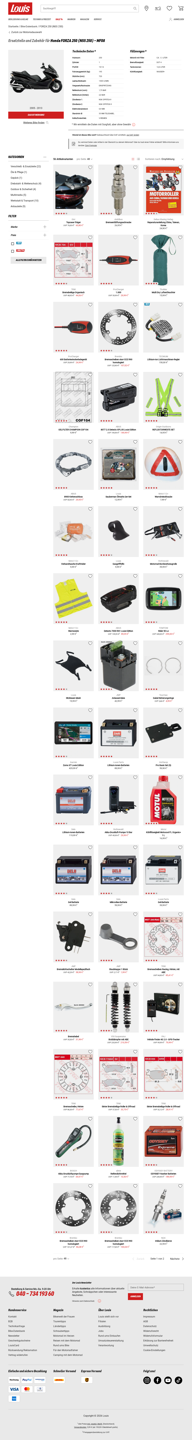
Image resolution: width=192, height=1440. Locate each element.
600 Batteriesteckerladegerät (73, 359)
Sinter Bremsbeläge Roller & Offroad (118, 1106)
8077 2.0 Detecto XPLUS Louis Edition (118, 429)
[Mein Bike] (158, 8)
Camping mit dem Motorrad (67, 1355)
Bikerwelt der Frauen (64, 1316)
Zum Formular (91, 145)
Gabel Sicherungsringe (163, 698)
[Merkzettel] (169, 8)
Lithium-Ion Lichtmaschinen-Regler (163, 359)
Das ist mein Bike (36, 115)
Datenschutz (150, 1326)
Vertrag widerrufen (18, 1355)
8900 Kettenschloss (73, 497)
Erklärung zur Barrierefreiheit (158, 1340)
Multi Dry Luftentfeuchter (163, 292)
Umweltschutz (150, 1345)
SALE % (20, 250)
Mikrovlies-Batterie (118, 902)
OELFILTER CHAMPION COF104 (73, 429)
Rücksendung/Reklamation (22, 1350)
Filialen (102, 1321)
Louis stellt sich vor (108, 1316)
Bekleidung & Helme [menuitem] (18, 19)
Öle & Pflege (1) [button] (19, 172)
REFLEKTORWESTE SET (163, 429)
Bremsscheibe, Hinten (73, 1106)
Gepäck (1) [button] (16, 177)
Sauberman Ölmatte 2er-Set (118, 497)
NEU (19, 243)
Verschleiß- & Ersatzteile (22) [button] (26, 166)
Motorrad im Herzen (63, 1335)
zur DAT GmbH (133, 135)
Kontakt (12, 1316)
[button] (135, 8)
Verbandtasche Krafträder (73, 564)
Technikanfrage (16, 1326)
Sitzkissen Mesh (73, 698)
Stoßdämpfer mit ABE (118, 1039)
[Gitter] (133, 158)
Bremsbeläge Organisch (73, 292)
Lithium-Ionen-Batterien (118, 765)
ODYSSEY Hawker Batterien (163, 1174)
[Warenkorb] (181, 8)
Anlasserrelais (118, 698)
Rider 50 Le (163, 631)
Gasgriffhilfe (118, 564)
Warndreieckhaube (163, 497)
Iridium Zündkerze (163, 1241)
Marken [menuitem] (71, 19)
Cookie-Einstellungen (154, 1350)
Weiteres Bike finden (34, 122)
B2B (10, 1321)
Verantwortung (106, 1345)
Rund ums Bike (61, 1345)
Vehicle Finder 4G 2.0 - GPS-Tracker (163, 1039)
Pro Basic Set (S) (163, 765)
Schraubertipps (61, 1331)
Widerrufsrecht (151, 1331)
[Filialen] (147, 8)
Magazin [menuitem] (84, 19)
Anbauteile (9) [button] (18, 206)
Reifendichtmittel (118, 1174)
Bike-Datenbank (16, 1331)
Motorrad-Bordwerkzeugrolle (163, 564)
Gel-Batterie (163, 902)
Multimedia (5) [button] (18, 195)
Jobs (101, 1331)
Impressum (149, 1316)
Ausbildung (104, 1326)
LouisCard (13, 1345)
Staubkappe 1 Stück (118, 969)
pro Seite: (82, 159)
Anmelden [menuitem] (179, 19)
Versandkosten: (80, 1427)
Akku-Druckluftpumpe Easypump (73, 1174)
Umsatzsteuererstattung (111, 1340)
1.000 (118, 292)
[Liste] (138, 159)
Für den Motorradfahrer (65, 1350)
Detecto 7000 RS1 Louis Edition (118, 631)
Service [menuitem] (97, 19)
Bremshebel (73, 1036)
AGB (145, 1321)
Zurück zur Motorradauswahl (26, 32)
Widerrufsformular (153, 1335)
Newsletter (13, 1335)
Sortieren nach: (153, 159)
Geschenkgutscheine (19, 1340)
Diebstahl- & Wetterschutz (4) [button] (26, 183)
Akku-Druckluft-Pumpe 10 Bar (118, 832)
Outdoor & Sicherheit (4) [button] (23, 189)
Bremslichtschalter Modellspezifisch (73, 969)
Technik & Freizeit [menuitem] (42, 19)
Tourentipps (59, 1321)
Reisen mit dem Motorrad (66, 1340)
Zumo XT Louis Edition (73, 765)
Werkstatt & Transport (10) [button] (25, 200)
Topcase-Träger (73, 222)
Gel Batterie (73, 902)
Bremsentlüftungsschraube (118, 222)
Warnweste (73, 631)
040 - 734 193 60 (35, 1294)
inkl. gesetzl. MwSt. (94, 1424)
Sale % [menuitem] (59, 19)
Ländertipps (59, 1326)
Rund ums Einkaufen (109, 1335)
